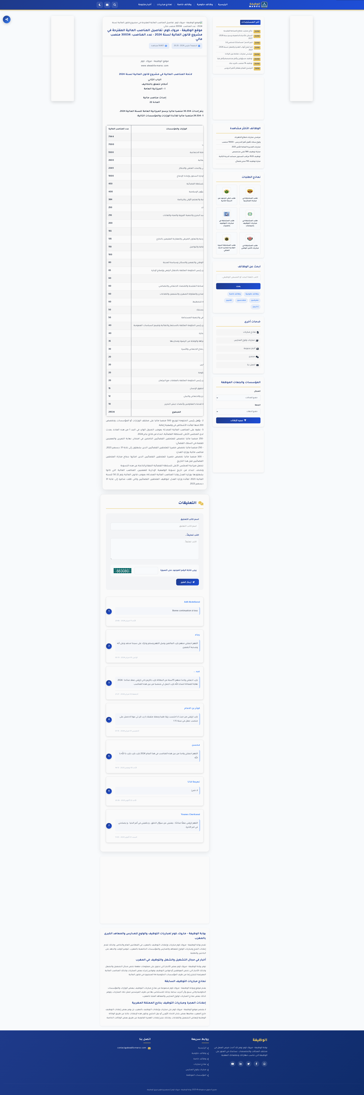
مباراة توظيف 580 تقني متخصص (246, 152)
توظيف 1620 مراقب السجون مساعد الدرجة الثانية (239, 157)
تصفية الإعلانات (236, 420)
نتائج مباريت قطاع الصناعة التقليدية (241, 31)
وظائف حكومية (205, 5)
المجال (257, 391)
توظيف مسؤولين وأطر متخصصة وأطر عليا (238, 59)
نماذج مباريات (164, 5)
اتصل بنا (251, 365)
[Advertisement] (154, 890)
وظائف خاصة (184, 5)
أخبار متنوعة (144, 5)
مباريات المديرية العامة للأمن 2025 (246, 147)
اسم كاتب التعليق (190, 519)
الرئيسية (223, 5)
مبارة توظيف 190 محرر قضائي (247, 161)
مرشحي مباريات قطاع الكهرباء (247, 137)
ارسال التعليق (186, 582)
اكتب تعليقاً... (192, 535)
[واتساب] (264, 1064)
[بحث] (115, 5)
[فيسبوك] (256, 1064)
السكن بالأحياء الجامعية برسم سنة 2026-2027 (239, 37)
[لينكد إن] (240, 1064)
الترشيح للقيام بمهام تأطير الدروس (241, 68)
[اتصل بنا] (107, 5)
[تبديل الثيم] (100, 5)
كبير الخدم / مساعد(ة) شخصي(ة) (242, 43)
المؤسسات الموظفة (196, 1075)
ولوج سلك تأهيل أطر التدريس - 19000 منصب (241, 142)
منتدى (252, 357)
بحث (238, 286)
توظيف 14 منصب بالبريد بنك (244, 63)
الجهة (257, 405)
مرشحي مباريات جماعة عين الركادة (242, 54)
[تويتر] (248, 1064)
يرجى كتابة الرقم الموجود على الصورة (178, 570)
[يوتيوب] (232, 1064)
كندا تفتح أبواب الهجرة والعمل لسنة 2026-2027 (239, 48)
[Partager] (7, 19)
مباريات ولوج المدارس (244, 340)
